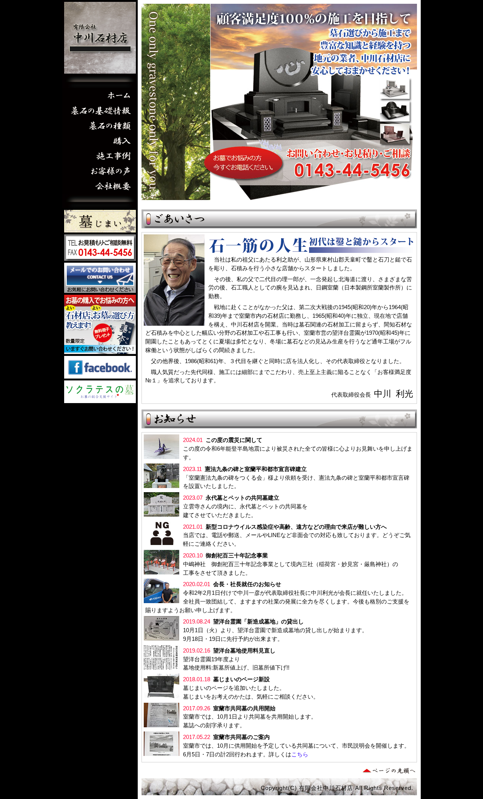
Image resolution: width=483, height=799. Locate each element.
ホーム (100, 95)
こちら (299, 754)
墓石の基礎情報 (100, 110)
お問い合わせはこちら (100, 278)
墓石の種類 (100, 125)
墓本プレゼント (100, 324)
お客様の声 (100, 171)
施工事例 (100, 155)
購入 (100, 140)
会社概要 (100, 186)
